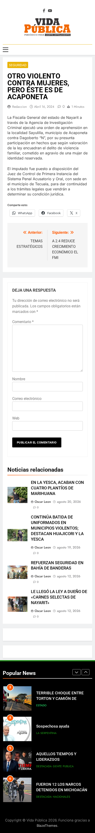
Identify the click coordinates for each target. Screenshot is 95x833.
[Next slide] (85, 672)
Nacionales (61, 797)
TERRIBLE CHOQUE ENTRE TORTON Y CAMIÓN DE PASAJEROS (60, 699)
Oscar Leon (43, 501)
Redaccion (19, 106)
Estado (41, 705)
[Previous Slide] (76, 672)
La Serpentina (46, 733)
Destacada (44, 766)
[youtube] (50, 11)
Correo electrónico (27, 398)
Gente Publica (63, 766)
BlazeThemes (47, 825)
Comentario (23, 322)
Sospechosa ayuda (52, 726)
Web (15, 418)
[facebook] (44, 11)
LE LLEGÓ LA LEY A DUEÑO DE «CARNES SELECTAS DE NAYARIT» (59, 597)
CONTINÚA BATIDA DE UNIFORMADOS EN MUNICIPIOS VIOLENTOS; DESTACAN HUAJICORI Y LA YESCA (57, 528)
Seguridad (18, 65)
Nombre (18, 379)
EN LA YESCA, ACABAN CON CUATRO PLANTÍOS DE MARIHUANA (57, 488)
